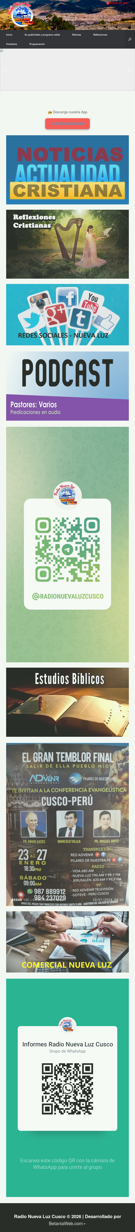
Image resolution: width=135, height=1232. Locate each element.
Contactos (11, 44)
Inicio (9, 34)
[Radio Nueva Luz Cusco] (22, 15)
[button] (130, 39)
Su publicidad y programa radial (42, 34)
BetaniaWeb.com (66, 1223)
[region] (67, 70)
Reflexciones (100, 34)
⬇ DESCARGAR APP (67, 124)
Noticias (76, 34)
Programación (37, 44)
